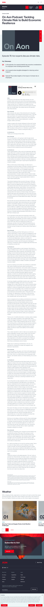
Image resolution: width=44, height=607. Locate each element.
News (3, 581)
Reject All (31, 605)
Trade (22, 574)
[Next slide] (7, 529)
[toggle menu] (41, 2)
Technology (23, 577)
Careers (3, 577)
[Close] (42, 595)
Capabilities (13, 574)
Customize (4, 605)
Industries (13, 577)
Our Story (4, 574)
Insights (13, 579)
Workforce (23, 581)
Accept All (39, 605)
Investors (4, 579)
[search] (38, 2)
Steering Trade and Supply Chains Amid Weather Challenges (16, 524)
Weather (4, 7)
